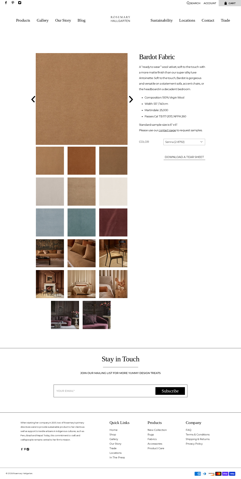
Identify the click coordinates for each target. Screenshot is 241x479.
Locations (187, 20)
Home (114, 429)
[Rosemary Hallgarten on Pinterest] (13, 3)
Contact (208, 20)
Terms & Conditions (198, 434)
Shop (113, 434)
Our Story (63, 20)
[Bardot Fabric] (82, 99)
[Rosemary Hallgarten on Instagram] (20, 3)
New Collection (157, 429)
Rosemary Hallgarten (22, 473)
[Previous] (32, 99)
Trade (225, 20)
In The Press (117, 457)
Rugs (151, 434)
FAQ (188, 429)
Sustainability (162, 20)
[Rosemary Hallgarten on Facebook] (6, 3)
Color (144, 141)
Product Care (156, 448)
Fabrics (152, 439)
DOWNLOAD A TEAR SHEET (184, 157)
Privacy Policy (194, 443)
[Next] (130, 99)
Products (23, 20)
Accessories (155, 443)
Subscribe (170, 391)
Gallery (43, 20)
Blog (82, 20)
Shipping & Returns (198, 439)
